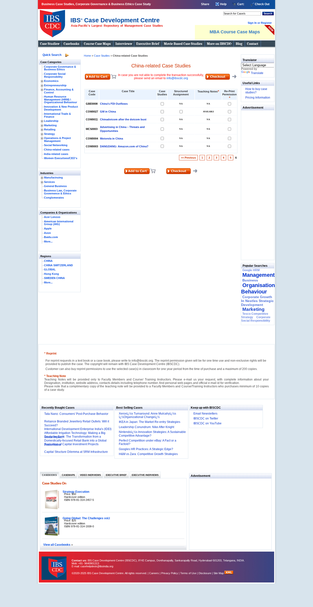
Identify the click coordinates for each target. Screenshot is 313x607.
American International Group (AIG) (58, 223)
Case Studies (49, 44)
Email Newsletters (205, 413)
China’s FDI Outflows (114, 103)
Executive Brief (147, 44)
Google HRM (251, 270)
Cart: (240, 4)
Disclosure (205, 573)
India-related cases (56, 153)
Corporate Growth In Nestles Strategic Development (257, 301)
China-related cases (56, 149)
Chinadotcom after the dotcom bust (123, 119)
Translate (257, 73)
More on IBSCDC (219, 44)
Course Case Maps (97, 44)
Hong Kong (51, 273)
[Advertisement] (255, 183)
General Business (55, 186)
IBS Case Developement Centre (54, 564)
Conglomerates (54, 197)
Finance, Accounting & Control (59, 91)
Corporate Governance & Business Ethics (60, 68)
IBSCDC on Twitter (205, 418)
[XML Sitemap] (228, 573)
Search (268, 13)
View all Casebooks (57, 544)
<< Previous (188, 157)
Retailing (50, 129)
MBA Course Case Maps (235, 31)
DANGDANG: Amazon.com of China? (124, 146)
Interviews (123, 44)
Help (223, 4)
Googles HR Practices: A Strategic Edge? (146, 449)
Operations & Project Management (57, 139)
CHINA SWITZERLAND (58, 265)
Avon (47, 232)
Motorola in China (111, 138)
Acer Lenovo (52, 216)
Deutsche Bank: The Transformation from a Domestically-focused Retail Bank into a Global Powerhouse (75, 441)
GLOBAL (50, 269)
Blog (239, 44)
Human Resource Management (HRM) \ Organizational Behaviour (60, 99)
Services (49, 181)
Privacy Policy (169, 573)
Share (205, 4)
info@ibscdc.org (177, 78)
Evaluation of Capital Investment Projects (71, 444)
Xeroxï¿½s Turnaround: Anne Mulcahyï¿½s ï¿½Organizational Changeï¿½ (147, 415)
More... (48, 241)
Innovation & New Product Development (61, 108)
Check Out (262, 4)
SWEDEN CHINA (54, 278)
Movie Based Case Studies (183, 44)
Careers (154, 573)
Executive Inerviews (145, 475)
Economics (51, 80)
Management (258, 275)
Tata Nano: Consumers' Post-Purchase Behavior (76, 414)
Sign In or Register (260, 22)
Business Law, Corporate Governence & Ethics (60, 192)
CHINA (48, 260)
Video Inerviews (90, 475)
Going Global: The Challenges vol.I (86, 518)
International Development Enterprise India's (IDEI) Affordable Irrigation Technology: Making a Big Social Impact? (78, 433)
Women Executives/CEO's (60, 158)
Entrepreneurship (55, 85)
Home (87, 55)
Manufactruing (53, 177)
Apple (48, 228)
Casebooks (71, 44)
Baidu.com (51, 237)
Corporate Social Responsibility (55, 75)
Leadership (51, 120)
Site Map (218, 573)
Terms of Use (188, 573)
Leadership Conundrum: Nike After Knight (146, 427)
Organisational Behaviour (260, 288)
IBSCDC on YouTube (207, 423)
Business (250, 280)
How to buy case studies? (256, 90)
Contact (252, 44)
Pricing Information (257, 97)
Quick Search (52, 55)
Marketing (50, 125)
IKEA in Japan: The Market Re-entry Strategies (149, 422)
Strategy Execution (76, 491)
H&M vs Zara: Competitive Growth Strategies (148, 454)
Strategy (49, 133)
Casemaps (68, 475)
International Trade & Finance (57, 115)
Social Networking (55, 145)
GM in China (108, 111)
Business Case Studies (54, 21)
